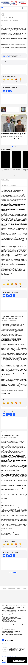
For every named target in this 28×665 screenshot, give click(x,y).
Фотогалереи (11, 585)
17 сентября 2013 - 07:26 (6, 434)
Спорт (3, 14)
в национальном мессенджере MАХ (11, 62)
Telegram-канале (7, 56)
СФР (3, 309)
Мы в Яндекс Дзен (19, 660)
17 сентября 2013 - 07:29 (6, 20)
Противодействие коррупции (7, 428)
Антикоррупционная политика (9, 652)
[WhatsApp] (14, 292)
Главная (4, 585)
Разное (24, 585)
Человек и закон (5, 176)
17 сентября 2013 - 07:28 (6, 182)
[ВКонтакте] (4, 91)
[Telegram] (10, 91)
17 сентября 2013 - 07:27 (6, 317)
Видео (18, 585)
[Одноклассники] (7, 91)
